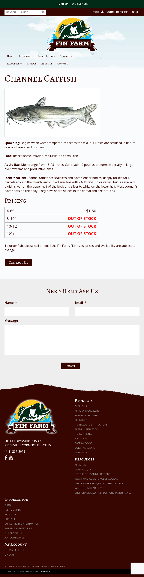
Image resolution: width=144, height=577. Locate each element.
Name (10, 303)
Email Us (62, 4)
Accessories (82, 406)
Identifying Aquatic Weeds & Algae (96, 478)
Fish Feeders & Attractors (91, 424)
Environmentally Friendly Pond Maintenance (103, 492)
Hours (94, 12)
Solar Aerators (85, 447)
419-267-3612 (80, 4)
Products (25, 56)
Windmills (81, 452)
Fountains (81, 438)
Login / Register (14, 550)
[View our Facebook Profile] (6, 458)
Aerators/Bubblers (87, 410)
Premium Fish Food (86, 429)
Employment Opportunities (21, 523)
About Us (46, 63)
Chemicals (81, 420)
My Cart (9, 554)
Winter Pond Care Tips (89, 488)
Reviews (31, 63)
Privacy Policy (13, 533)
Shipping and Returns (18, 528)
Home (10, 56)
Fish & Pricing (46, 56)
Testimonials (12, 509)
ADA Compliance (14, 537)
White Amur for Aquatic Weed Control (99, 483)
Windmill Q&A (83, 469)
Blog (7, 505)
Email (80, 303)
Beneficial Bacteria (86, 415)
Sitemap (45, 571)
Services (65, 56)
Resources (13, 63)
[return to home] (72, 34)
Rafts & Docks (83, 443)
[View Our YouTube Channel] (11, 458)
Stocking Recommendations (92, 474)
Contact (62, 63)
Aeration (80, 464)
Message (11, 321)
